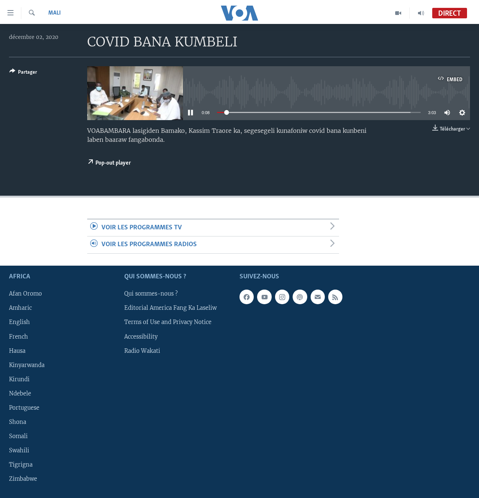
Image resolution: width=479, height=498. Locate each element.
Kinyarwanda (27, 364)
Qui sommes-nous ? (151, 293)
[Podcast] (300, 297)
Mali (54, 13)
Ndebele (20, 393)
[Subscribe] (318, 297)
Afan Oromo (25, 293)
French (18, 336)
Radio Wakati (142, 350)
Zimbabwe (23, 479)
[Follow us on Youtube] (264, 297)
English (19, 322)
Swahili (19, 450)
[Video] (398, 13)
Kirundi (19, 379)
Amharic (20, 308)
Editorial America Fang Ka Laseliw (170, 308)
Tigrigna (21, 464)
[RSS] (335, 297)
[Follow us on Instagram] (282, 297)
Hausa (17, 350)
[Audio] (421, 13)
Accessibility (141, 336)
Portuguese (24, 407)
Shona (17, 421)
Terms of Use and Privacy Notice (167, 322)
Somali (18, 436)
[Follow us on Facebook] (247, 297)
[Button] (23, 73)
